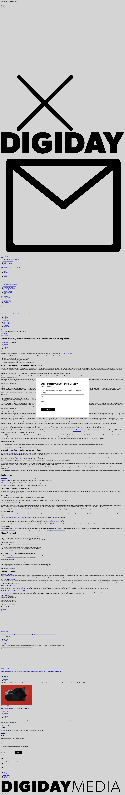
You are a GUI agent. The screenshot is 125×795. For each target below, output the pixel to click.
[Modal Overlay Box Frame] (62, 397)
